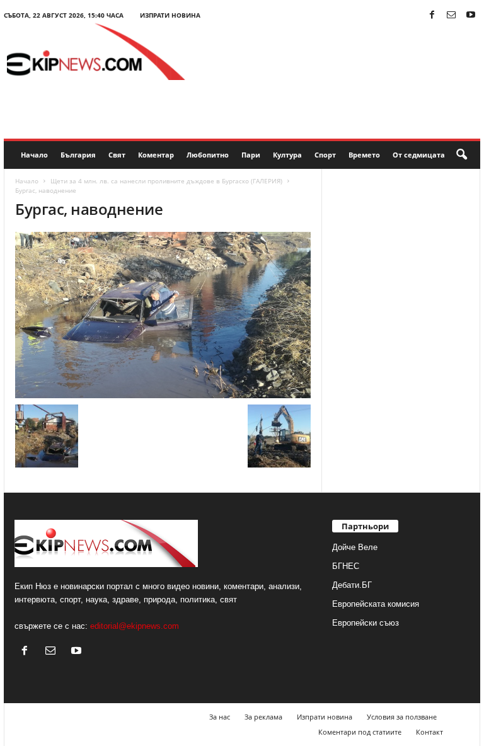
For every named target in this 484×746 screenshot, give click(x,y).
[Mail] (451, 15)
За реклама (263, 716)
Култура (287, 154)
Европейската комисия (375, 604)
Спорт (325, 154)
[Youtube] (470, 15)
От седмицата (419, 154)
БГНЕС (345, 566)
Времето (364, 154)
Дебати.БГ (352, 585)
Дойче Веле (354, 547)
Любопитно (208, 154)
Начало (34, 154)
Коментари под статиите (359, 732)
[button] (461, 155)
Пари (250, 154)
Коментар (156, 154)
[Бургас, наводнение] (163, 315)
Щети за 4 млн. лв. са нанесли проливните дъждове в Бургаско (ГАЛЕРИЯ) (166, 180)
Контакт (429, 732)
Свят (116, 154)
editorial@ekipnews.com (134, 626)
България (78, 154)
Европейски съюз (365, 623)
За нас (219, 716)
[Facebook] (431, 15)
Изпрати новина (170, 15)
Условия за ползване (402, 716)
